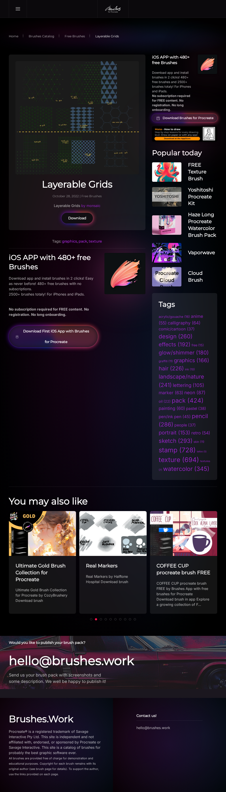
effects (174, 344)
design (175, 336)
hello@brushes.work (71, 660)
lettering (188, 385)
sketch (175, 440)
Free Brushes (91, 196)
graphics (69, 241)
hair (171, 368)
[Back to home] (113, 9)
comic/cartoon (177, 329)
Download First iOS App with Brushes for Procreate (56, 336)
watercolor (186, 468)
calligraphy (184, 323)
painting (172, 408)
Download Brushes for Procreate (188, 118)
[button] (18, 9)
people (185, 425)
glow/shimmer (184, 352)
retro (200, 433)
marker (171, 392)
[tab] (91, 619)
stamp (177, 450)
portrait (174, 432)
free (198, 345)
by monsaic (90, 205)
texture (95, 241)
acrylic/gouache (174, 317)
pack (83, 241)
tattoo (202, 451)
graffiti (166, 361)
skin (199, 441)
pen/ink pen (175, 416)
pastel (196, 408)
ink (190, 369)
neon (194, 392)
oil (165, 401)
